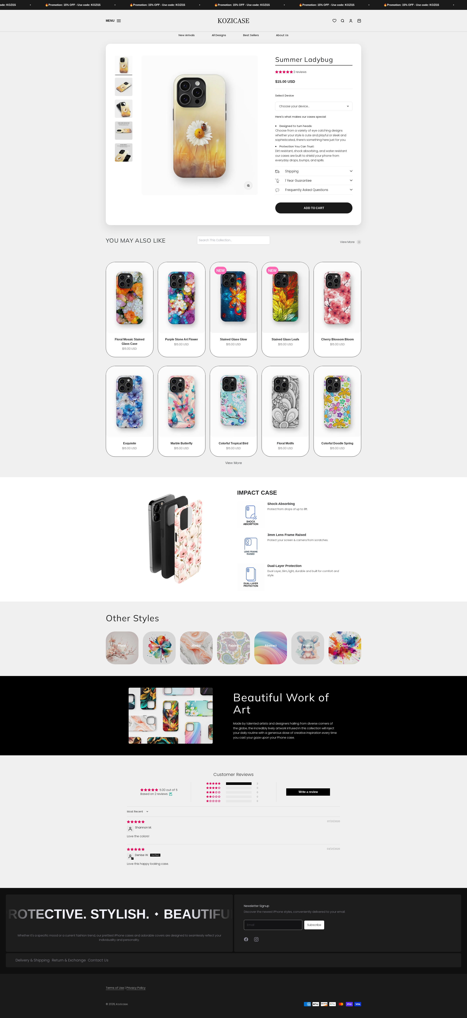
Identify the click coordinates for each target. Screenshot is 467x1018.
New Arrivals (187, 35)
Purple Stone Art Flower (181, 339)
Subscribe (314, 925)
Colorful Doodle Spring (337, 443)
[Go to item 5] (124, 153)
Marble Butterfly (181, 443)
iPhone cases (124, 935)
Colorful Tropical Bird (233, 443)
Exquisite (129, 443)
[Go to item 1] (124, 65)
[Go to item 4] (124, 131)
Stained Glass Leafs (285, 339)
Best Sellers (251, 35)
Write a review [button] (308, 791)
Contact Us (98, 960)
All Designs (219, 35)
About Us (282, 35)
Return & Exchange (69, 960)
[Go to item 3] (124, 109)
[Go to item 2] (124, 87)
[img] (135, 822)
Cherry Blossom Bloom (337, 339)
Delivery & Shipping (33, 960)
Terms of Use (115, 988)
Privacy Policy (136, 988)
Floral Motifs (285, 443)
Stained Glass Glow (233, 339)
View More (233, 463)
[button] (284, 72)
